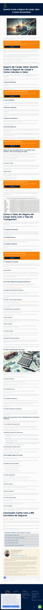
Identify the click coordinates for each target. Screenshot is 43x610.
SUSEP (4, 523)
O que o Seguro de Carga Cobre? (12, 535)
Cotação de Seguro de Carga (13, 525)
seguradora (15, 314)
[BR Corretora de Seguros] (5, 6)
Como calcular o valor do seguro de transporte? (15, 537)
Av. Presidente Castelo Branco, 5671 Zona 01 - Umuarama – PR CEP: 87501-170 (26, 595)
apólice (18, 325)
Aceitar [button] (11, 606)
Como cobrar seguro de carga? (11, 540)
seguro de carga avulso (8, 426)
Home (14, 593)
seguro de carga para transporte (9, 239)
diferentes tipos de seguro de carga (25, 301)
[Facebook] (34, 607)
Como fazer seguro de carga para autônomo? (14, 545)
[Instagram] (5, 578)
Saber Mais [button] (16, 603)
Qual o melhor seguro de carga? (11, 542)
